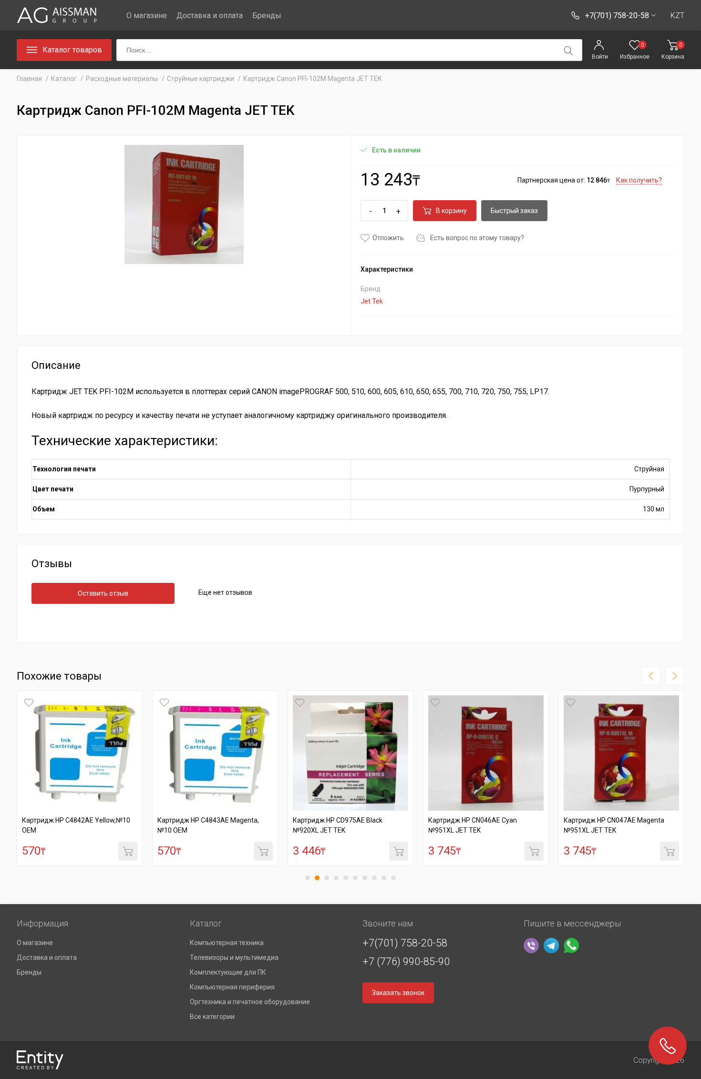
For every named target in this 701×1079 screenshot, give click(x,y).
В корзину (451, 210)
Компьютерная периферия (232, 987)
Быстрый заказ (514, 210)
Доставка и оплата (209, 15)
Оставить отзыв (103, 593)
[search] (568, 50)
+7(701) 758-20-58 (404, 943)
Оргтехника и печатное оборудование (250, 1002)
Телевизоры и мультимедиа (234, 957)
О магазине (146, 15)
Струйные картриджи (200, 78)
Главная (29, 78)
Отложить (388, 238)
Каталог (64, 78)
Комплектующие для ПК (228, 972)
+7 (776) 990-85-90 (406, 961)
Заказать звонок (398, 993)
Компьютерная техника (227, 943)
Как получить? (639, 180)
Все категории (212, 1016)
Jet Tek (372, 301)
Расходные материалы (122, 78)
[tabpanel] (80, 778)
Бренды (266, 15)
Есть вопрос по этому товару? (477, 238)
